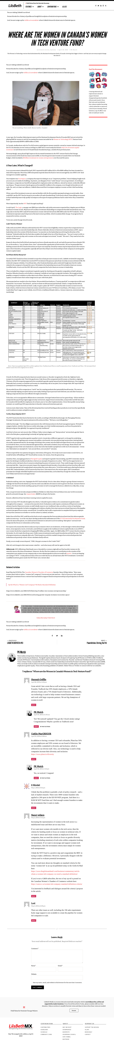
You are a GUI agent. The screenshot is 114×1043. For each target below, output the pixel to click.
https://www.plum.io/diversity (42, 754)
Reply (34, 705)
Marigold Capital (36, 459)
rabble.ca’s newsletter (31, 20)
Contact (88, 1034)
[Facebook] (96, 6)
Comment (35, 948)
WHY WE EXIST (67, 1027)
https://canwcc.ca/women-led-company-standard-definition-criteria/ (56, 884)
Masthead (66, 1039)
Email (60, 965)
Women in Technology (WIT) (63, 139)
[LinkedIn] (101, 6)
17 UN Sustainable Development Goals (72, 518)
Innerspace (22, 178)
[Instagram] (103, 6)
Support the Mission (92, 1027)
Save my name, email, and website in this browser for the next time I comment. (57, 982)
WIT (25, 203)
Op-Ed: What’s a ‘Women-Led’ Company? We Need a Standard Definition (32, 585)
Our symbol (67, 1036)
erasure (68, 553)
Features (28, 7)
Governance (67, 1029)
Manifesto (66, 1032)
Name (33, 965)
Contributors (51, 7)
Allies (64, 7)
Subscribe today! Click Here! (46, 618)
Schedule (44, 1032)
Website (33, 974)
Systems (53, 50)
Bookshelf (88, 1032)
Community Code (46, 1034)
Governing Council (69, 1034)
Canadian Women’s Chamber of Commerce (39, 572)
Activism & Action (43, 50)
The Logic (18, 207)
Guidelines (44, 1029)
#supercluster (30, 494)
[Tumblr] (106, 6)
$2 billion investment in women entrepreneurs (38, 158)
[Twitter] (98, 6)
